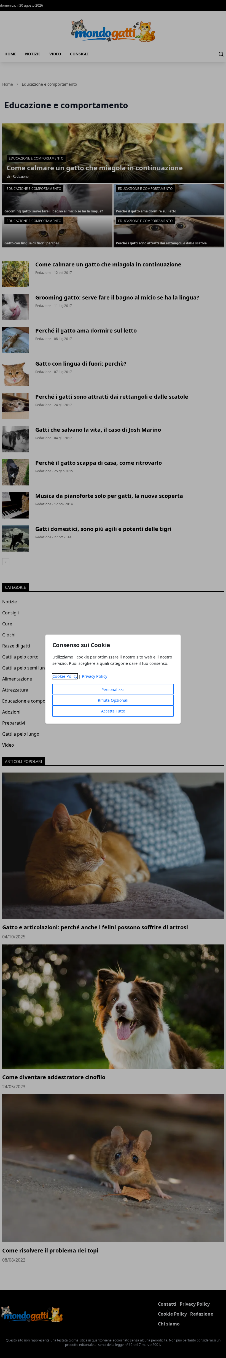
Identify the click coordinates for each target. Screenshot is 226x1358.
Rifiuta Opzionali (113, 700)
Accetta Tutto (113, 711)
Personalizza (113, 689)
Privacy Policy (94, 676)
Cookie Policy (64, 676)
